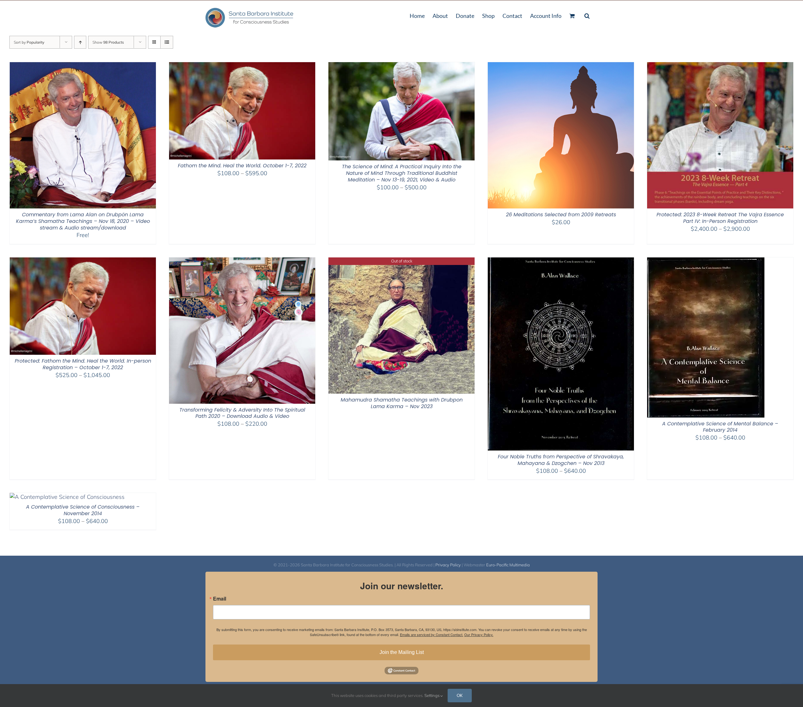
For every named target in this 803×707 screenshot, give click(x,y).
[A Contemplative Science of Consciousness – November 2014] (67, 496)
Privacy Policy (448, 564)
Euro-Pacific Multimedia (508, 564)
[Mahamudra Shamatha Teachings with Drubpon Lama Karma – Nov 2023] (401, 261)
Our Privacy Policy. (478, 634)
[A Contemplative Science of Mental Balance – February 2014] (705, 261)
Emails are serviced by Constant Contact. (431, 634)
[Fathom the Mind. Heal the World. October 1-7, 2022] (242, 66)
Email (219, 598)
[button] (587, 15)
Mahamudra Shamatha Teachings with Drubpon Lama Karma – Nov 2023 (402, 403)
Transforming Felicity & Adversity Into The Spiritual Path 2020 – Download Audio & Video (242, 413)
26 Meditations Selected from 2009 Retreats (561, 214)
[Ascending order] (80, 42)
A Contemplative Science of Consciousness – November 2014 (83, 510)
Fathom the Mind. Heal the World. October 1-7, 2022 (242, 165)
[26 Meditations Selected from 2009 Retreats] (561, 66)
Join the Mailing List (402, 652)
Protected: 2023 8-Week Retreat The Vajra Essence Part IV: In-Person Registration (720, 218)
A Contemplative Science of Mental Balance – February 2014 (720, 427)
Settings (432, 695)
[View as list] (167, 42)
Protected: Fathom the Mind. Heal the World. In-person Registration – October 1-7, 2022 (83, 364)
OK (460, 695)
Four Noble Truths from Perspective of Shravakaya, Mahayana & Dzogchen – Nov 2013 (561, 460)
